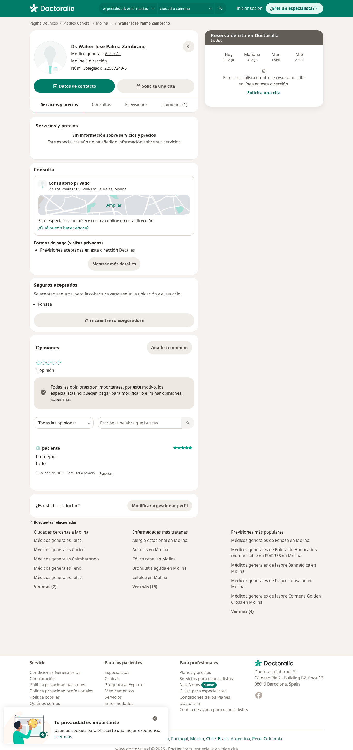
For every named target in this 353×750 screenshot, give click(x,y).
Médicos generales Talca (58, 540)
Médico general (86, 54)
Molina (120, 189)
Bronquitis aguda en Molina (159, 568)
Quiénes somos (45, 703)
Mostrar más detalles (116, 265)
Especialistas (117, 672)
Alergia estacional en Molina (159, 540)
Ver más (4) (242, 611)
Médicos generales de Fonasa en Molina (270, 540)
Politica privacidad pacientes (57, 685)
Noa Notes (197, 685)
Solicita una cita (264, 92)
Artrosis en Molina (150, 549)
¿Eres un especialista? (292, 8)
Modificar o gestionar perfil (160, 506)
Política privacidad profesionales (61, 691)
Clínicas (112, 678)
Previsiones (136, 104)
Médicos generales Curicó (59, 549)
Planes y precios (195, 672)
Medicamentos (119, 691)
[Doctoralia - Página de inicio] (62, 8)
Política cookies (45, 697)
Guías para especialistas (203, 691)
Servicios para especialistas (206, 678)
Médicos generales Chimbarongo (66, 559)
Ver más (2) (45, 587)
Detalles (127, 250)
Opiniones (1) (174, 104)
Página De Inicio (44, 23)
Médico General (77, 23)
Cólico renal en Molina (154, 559)
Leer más (63, 736)
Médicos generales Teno (57, 568)
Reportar (105, 473)
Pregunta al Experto (124, 685)
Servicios (113, 697)
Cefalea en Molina (149, 577)
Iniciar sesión (250, 8)
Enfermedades (119, 703)
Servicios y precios (59, 104)
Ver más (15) (144, 587)
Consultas (101, 104)
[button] (74, 86)
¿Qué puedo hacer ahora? (63, 228)
